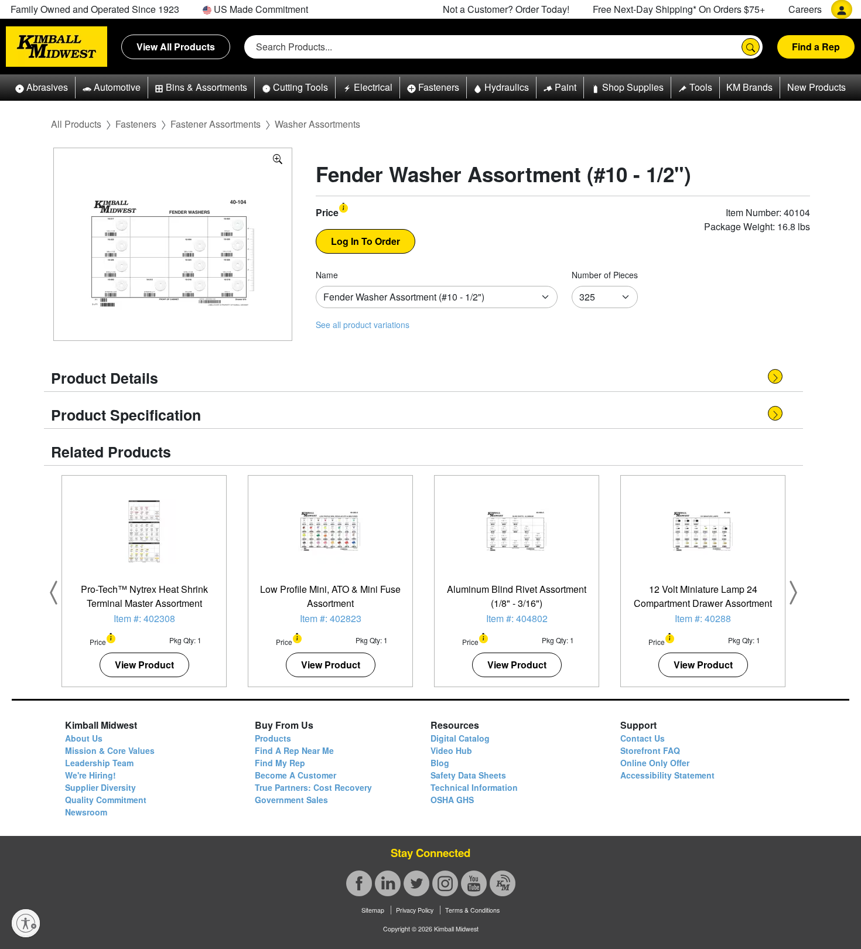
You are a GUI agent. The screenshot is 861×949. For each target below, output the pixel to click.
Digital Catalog (460, 738)
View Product (144, 664)
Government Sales (291, 799)
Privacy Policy (414, 910)
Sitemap (372, 910)
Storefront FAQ (650, 750)
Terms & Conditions (472, 910)
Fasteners (135, 124)
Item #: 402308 (144, 618)
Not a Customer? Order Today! (506, 9)
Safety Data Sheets (468, 775)
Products (273, 738)
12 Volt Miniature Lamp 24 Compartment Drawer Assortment (703, 596)
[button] (41, 87)
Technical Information (474, 787)
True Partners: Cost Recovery (313, 787)
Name (327, 275)
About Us (83, 738)
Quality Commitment (105, 799)
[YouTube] (474, 883)
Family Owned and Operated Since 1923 (95, 9)
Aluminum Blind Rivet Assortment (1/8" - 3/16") (516, 596)
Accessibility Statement (667, 775)
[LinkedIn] (388, 883)
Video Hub (451, 750)
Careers (805, 9)
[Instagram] (445, 883)
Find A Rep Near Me (294, 750)
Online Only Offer (654, 763)
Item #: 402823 (330, 618)
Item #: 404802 (517, 618)
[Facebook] (359, 883)
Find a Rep (816, 46)
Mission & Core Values (110, 750)
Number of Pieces (605, 275)
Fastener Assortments (215, 124)
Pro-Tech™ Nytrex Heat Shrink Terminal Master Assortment (144, 596)
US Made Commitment (259, 9)
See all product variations (362, 324)
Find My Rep (280, 763)
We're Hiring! (90, 775)
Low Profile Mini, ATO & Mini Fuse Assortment (330, 596)
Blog (439, 763)
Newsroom (86, 812)
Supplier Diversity (100, 787)
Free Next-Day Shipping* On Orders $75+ (679, 9)
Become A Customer (295, 775)
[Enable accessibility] (26, 923)
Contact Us (642, 738)
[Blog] (502, 883)
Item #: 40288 (703, 618)
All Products (76, 124)
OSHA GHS (452, 799)
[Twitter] (416, 883)
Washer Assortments (317, 124)
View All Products (175, 46)
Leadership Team (99, 763)
